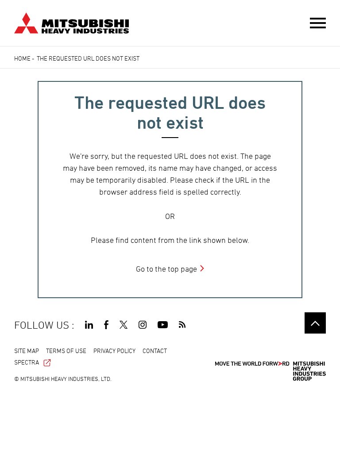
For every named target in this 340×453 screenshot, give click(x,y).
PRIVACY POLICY (114, 350)
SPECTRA (26, 362)
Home (22, 58)
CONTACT (155, 350)
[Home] (71, 22)
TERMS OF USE (66, 350)
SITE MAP (26, 350)
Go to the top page (166, 268)
